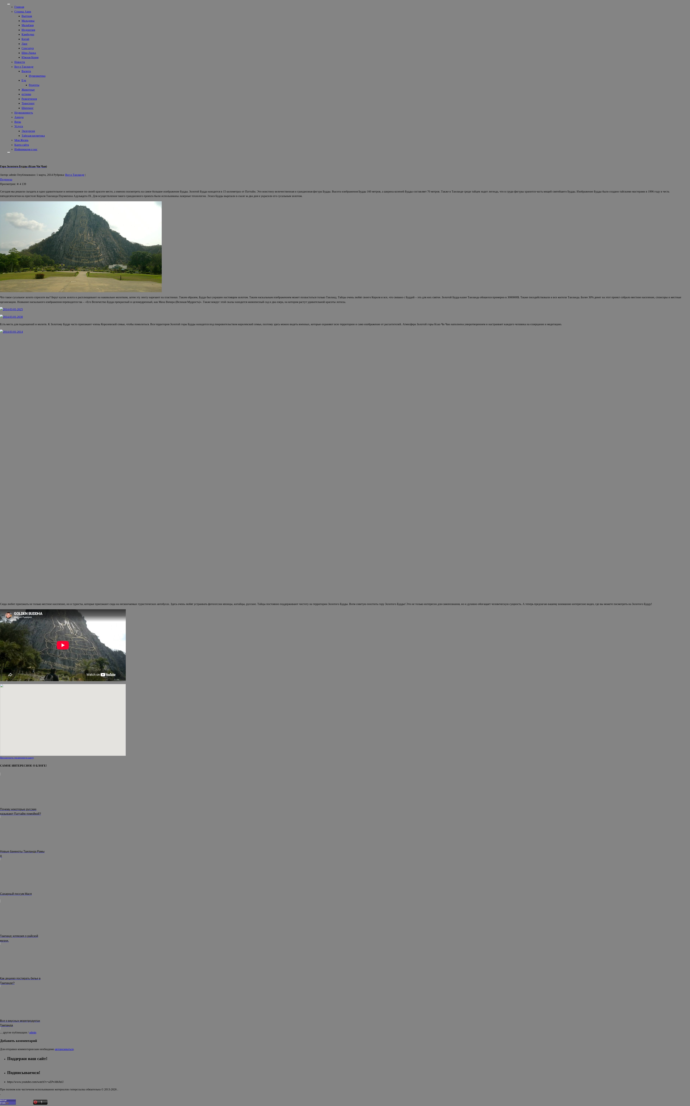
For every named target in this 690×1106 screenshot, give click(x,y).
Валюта (26, 71)
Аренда (19, 117)
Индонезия (28, 29)
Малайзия (28, 25)
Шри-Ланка (29, 52)
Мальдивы (28, 20)
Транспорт (28, 103)
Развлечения (29, 98)
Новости (19, 62)
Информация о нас (25, 149)
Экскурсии (28, 131)
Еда (24, 80)
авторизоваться (64, 1049)
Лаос (24, 43)
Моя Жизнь (21, 140)
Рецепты (34, 85)
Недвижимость (23, 112)
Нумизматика (37, 75)
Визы (17, 121)
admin (32, 1032)
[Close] (8, 152)
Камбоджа (28, 34)
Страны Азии (22, 11)
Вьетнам (27, 16)
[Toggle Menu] (8, 4)
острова (26, 94)
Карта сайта (21, 144)
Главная (19, 6)
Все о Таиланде (23, 66)
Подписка (6, 179)
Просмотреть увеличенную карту (17, 757)
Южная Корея (30, 57)
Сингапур (28, 48)
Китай (25, 39)
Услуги (18, 126)
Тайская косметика (33, 135)
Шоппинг (28, 108)
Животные (28, 89)
